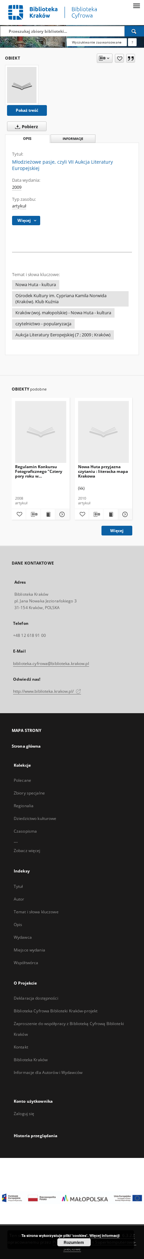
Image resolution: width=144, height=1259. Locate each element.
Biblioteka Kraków (31, 1060)
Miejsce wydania (29, 950)
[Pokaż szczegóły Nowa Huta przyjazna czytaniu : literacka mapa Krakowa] (124, 514)
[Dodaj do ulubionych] (119, 58)
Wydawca (23, 937)
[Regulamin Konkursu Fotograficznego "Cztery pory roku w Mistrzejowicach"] (40, 432)
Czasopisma (25, 831)
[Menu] (136, 5)
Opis (18, 924)
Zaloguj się (24, 1113)
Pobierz (29, 127)
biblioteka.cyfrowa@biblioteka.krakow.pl (51, 663)
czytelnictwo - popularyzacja (43, 324)
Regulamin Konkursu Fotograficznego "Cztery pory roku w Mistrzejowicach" (38, 471)
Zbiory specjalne (29, 793)
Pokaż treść (27, 110)
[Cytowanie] (130, 58)
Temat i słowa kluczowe (36, 912)
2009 (16, 187)
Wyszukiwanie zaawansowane (97, 42)
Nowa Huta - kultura (35, 284)
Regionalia (23, 806)
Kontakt (21, 1047)
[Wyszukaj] (134, 31)
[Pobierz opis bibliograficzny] (33, 514)
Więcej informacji (104, 1235)
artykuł (19, 206)
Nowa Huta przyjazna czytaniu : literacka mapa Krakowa (103, 471)
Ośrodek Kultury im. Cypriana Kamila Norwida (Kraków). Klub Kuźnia (60, 299)
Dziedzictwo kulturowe (35, 818)
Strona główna (26, 746)
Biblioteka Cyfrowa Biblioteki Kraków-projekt (55, 1011)
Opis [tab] (27, 139)
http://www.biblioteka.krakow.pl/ (44, 691)
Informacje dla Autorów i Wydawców (48, 1072)
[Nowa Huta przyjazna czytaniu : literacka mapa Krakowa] (103, 432)
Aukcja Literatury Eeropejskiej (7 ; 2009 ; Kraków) (63, 335)
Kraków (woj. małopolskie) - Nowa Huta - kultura (63, 313)
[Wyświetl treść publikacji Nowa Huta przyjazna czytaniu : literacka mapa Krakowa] (110, 514)
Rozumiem (74, 1242)
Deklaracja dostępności (36, 998)
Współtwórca (26, 963)
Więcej (117, 530)
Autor (19, 899)
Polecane (22, 780)
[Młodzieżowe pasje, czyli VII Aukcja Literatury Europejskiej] (22, 85)
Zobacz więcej (27, 850)
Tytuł (18, 886)
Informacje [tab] (73, 139)
